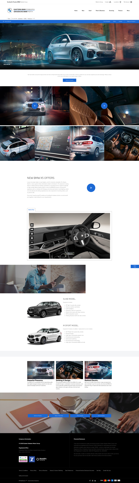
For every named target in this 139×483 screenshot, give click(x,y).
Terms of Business (43, 470)
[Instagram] (93, 481)
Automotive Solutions (33, 480)
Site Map (99, 470)
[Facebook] (90, 481)
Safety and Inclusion (23, 475)
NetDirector (23, 480)
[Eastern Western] (21, 10)
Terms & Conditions (23, 470)
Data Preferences (69, 470)
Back (9, 18)
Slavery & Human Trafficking (56, 470)
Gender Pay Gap (107, 470)
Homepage (20, 18)
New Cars (30, 18)
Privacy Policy (33, 470)
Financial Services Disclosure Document (85, 470)
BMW (25, 18)
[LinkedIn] (95, 481)
